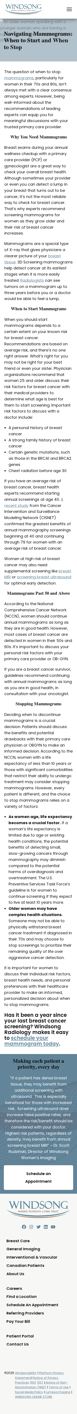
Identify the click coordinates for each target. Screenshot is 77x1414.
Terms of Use (59, 1387)
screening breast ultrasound (44, 577)
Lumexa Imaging (58, 1392)
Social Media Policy (29, 1392)
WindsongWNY (26, 1373)
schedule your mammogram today (31, 1040)
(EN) (33, 1382)
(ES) (40, 1382)
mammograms (19, 78)
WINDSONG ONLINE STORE (33, 1397)
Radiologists (32, 280)
